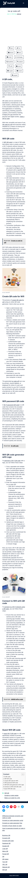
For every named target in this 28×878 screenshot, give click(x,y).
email (10, 57)
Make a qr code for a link (12, 798)
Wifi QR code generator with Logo (14, 784)
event (19, 66)
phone (11, 52)
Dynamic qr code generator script (12, 820)
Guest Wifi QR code (9, 788)
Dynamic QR (6, 838)
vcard (20, 71)
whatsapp (19, 57)
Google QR (5, 846)
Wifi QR (6, 793)
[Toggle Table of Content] (22, 774)
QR (3, 856)
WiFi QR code (8, 142)
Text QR (4, 862)
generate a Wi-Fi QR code (12, 460)
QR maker (5, 859)
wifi (11, 66)
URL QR (4, 864)
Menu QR (5, 851)
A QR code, (7, 776)
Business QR (6, 835)
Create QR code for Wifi (11, 780)
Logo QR (5, 848)
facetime (10, 61)
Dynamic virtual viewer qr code (12, 826)
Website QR (6, 867)
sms (19, 52)
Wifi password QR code (11, 782)
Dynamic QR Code (8, 841)
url (19, 48)
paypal (15, 75)
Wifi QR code (8, 778)
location (20, 61)
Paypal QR (5, 854)
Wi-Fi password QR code (11, 405)
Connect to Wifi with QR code (12, 786)
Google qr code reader (11, 795)
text (11, 48)
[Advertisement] (14, 32)
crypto (11, 71)
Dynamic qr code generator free (12, 823)
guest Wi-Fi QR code (10, 733)
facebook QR (6, 843)
